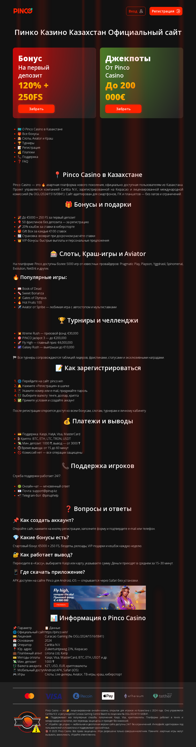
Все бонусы (30, 134)
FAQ (25, 161)
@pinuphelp (50, 495)
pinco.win (56, 381)
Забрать (36, 108)
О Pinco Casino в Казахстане (42, 129)
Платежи (28, 152)
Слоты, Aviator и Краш (37, 138)
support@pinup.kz (45, 491)
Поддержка (30, 157)
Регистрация (31, 147)
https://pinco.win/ (56, 632)
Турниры (28, 143)
